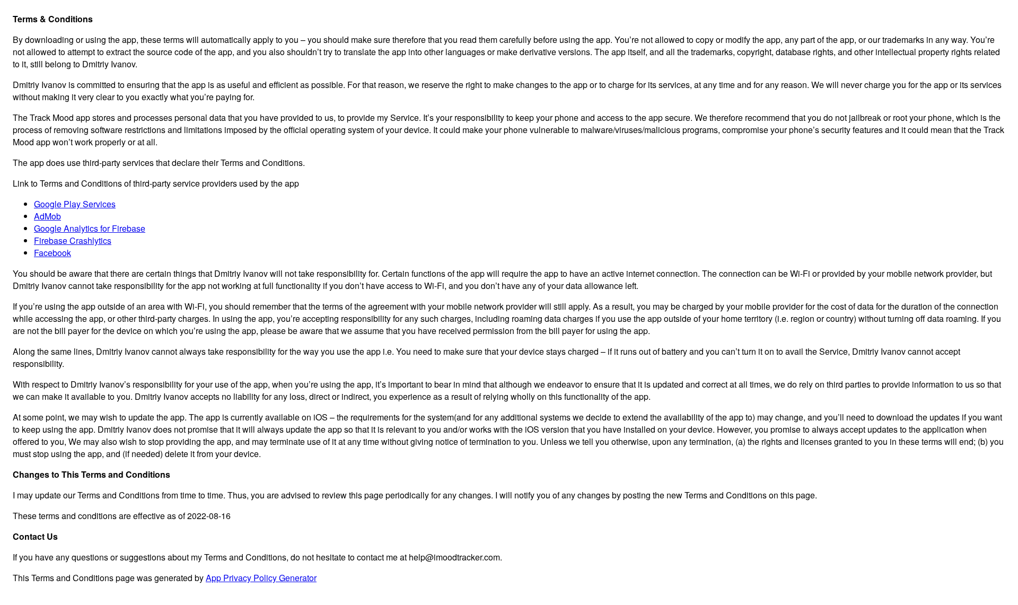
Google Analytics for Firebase (89, 228)
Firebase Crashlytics (72, 240)
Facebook (52, 253)
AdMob (47, 216)
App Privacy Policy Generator (261, 578)
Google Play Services (75, 204)
